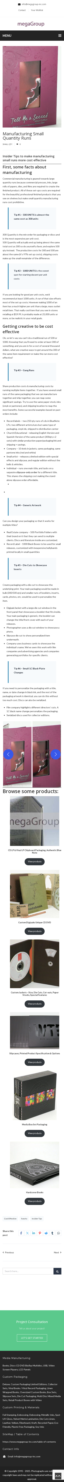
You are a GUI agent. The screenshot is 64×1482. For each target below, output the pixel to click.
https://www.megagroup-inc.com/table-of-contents (29, 1441)
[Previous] (8, 754)
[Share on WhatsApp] (58, 1233)
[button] (17, 754)
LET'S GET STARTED (32, 1337)
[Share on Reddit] (46, 1233)
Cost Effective (10, 1218)
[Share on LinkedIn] (33, 1233)
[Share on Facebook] (21, 1233)
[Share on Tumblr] (52, 1233)
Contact (22, 10)
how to (24, 1218)
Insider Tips (37, 1218)
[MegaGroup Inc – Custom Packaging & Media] (32, 23)
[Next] (56, 754)
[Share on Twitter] (27, 1233)
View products (35, 861)
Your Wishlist (37, 10)
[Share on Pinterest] (40, 1233)
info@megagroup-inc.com (27, 1456)
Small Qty (7, 144)
